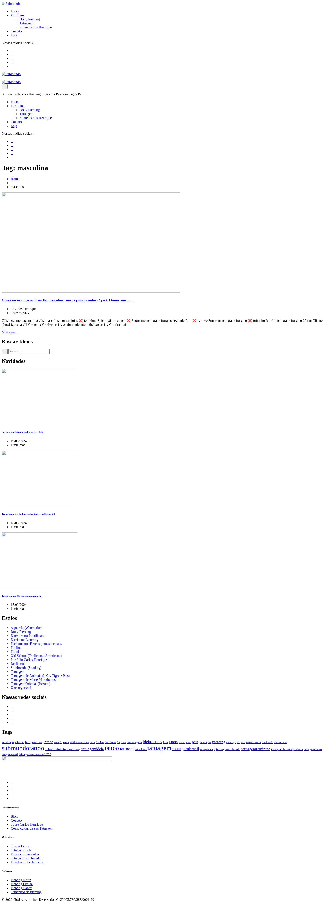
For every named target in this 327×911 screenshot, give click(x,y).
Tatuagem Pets (21, 850)
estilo (73, 742)
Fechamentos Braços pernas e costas (36, 644)
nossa (188, 742)
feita (92, 742)
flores (112, 742)
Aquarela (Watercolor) (26, 628)
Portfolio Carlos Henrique (29, 660)
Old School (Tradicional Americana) (36, 656)
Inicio (15, 11)
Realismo (17, 664)
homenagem (134, 742)
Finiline (16, 648)
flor (107, 742)
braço (48, 742)
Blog (14, 816)
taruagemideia (92, 749)
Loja (14, 35)
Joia (165, 742)
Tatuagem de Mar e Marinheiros (33, 680)
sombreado (267, 742)
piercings (231, 742)
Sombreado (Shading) (26, 668)
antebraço (8, 742)
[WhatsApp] (12, 66)
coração (58, 742)
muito (182, 742)
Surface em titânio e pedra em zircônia (22, 432)
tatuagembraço (207, 749)
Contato (16, 31)
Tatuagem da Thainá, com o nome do (22, 596)
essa (66, 742)
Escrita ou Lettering (24, 640)
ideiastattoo (152, 741)
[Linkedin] (12, 58)
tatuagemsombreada (31, 754)
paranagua (205, 742)
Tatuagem (26, 23)
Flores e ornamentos (25, 854)
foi (118, 742)
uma (47, 754)
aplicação (19, 742)
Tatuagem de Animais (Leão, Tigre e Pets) (40, 676)
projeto (240, 742)
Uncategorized (21, 688)
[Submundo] (11, 4)
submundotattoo (23, 747)
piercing (218, 742)
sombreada (253, 742)
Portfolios (17, 15)
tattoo (112, 748)
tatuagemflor (279, 749)
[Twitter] (12, 54)
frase (123, 742)
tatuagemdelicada (228, 749)
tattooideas (141, 749)
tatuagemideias (313, 749)
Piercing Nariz (21, 880)
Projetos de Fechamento (27, 862)
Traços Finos (20, 846)
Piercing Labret (21, 888)
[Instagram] (12, 62)
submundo (280, 742)
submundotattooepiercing (63, 749)
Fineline (100, 742)
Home (15, 179)
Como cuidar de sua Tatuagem (32, 828)
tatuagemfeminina (255, 749)
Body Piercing (30, 19)
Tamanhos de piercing (26, 892)
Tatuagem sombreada (25, 858)
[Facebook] (12, 50)
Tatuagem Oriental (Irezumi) (30, 684)
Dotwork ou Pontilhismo (28, 636)
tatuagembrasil (185, 748)
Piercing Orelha (22, 884)
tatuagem (159, 747)
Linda (173, 742)
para (195, 742)
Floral (15, 652)
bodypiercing (34, 742)
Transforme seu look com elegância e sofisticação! (28, 514)
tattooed (127, 748)
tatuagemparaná (10, 754)
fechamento (83, 742)
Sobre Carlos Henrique (36, 27)
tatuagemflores (295, 749)
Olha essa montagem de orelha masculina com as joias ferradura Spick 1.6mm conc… (66, 300)
